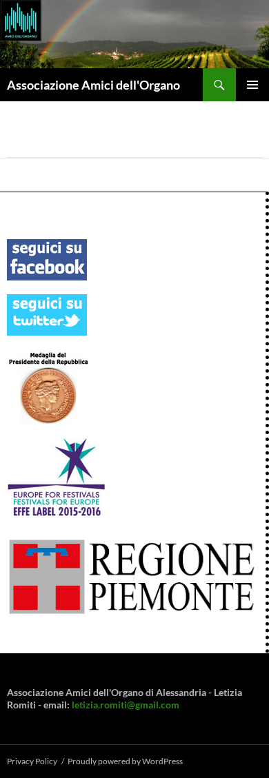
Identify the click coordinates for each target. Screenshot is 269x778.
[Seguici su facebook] (47, 259)
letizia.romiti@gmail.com (125, 704)
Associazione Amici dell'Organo (93, 84)
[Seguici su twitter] (47, 314)
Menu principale (252, 84)
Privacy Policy (32, 761)
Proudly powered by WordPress (125, 761)
